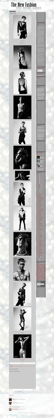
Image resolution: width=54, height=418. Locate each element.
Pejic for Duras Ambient (40, 210)
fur (39, 274)
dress (40, 272)
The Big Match (39, 241)
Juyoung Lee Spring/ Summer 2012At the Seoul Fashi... (40, 253)
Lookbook (43, 267)
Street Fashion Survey (42, 159)
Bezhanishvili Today (40, 216)
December (39, 184)
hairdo (41, 274)
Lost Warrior (39, 254)
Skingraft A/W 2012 (40, 214)
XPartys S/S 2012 (40, 255)
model (38, 277)
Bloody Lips (39, 202)
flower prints (43, 273)
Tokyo (44, 270)
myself (40, 277)
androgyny (41, 271)
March (39, 192)
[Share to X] (15, 365)
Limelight (39, 207)
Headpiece (38, 267)
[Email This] (13, 365)
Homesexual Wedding (40, 218)
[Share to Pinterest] (16, 365)
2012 (38, 183)
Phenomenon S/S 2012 (40, 240)
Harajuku (44, 266)
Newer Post (11, 389)
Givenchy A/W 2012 (40, 219)
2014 (38, 181)
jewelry (40, 275)
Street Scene (41, 164)
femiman (38, 273)
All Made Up (39, 206)
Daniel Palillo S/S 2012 (40, 209)
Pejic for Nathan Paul (40, 205)
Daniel (22, 361)
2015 (38, 180)
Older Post (33, 389)
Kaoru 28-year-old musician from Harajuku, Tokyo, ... (40, 244)
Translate (39, 285)
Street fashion (39, 270)
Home (22, 389)
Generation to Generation (39, 212)
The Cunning (39, 238)
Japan (41, 267)
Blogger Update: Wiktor (40, 225)
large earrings (43, 275)
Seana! (37, 154)
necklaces (43, 277)
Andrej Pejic (38, 264)
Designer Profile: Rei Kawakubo (40, 242)
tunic (43, 279)
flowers (38, 274)
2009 (38, 260)
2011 (38, 258)
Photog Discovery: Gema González (40, 236)
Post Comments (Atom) (23, 391)
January (39, 257)
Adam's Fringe (39, 201)
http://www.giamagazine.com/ (22, 359)
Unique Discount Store (40, 211)
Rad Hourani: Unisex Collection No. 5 (40, 229)
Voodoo (22, 363)
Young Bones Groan (40, 208)
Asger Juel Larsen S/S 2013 (15, 402)
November (39, 185)
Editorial (38, 266)
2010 (38, 259)
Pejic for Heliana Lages (40, 217)
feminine (40, 273)
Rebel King (39, 251)
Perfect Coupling (40, 234)
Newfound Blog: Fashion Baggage (40, 250)
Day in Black (39, 222)
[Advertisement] (41, 16)
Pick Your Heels (39, 167)
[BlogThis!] (14, 365)
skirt (37, 279)
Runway (38, 268)
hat (42, 274)
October (39, 186)
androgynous (38, 271)
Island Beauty (39, 215)
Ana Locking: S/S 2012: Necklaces (40, 200)
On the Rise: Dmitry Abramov (15, 408)
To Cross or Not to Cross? (40, 230)
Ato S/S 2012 (39, 239)
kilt (41, 275)
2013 (38, 182)
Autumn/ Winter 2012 (42, 265)
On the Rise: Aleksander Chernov (40, 196)
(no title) (13, 398)
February (39, 256)
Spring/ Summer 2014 (40, 269)
